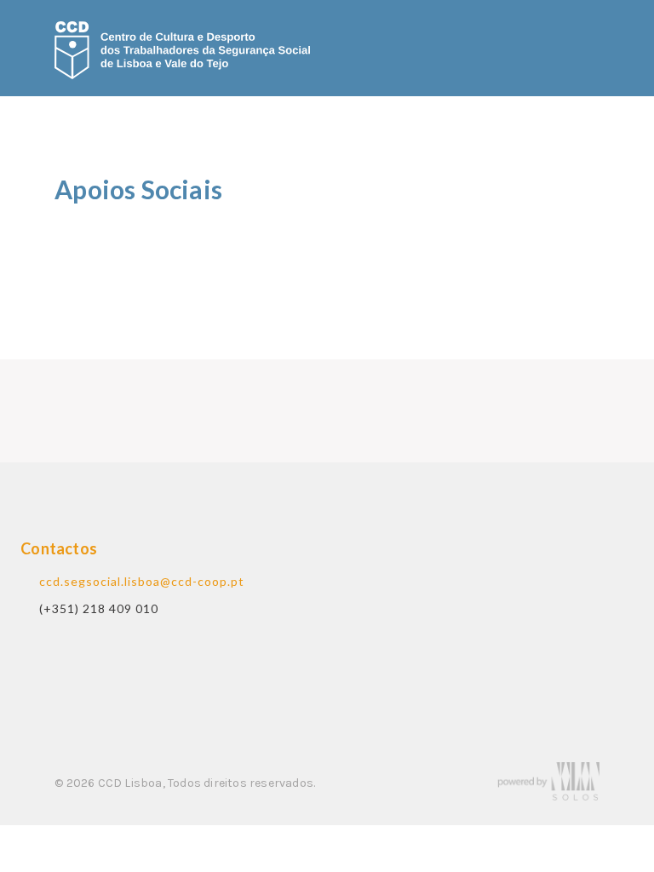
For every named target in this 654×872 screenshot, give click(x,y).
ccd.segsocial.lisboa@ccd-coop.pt (141, 581)
